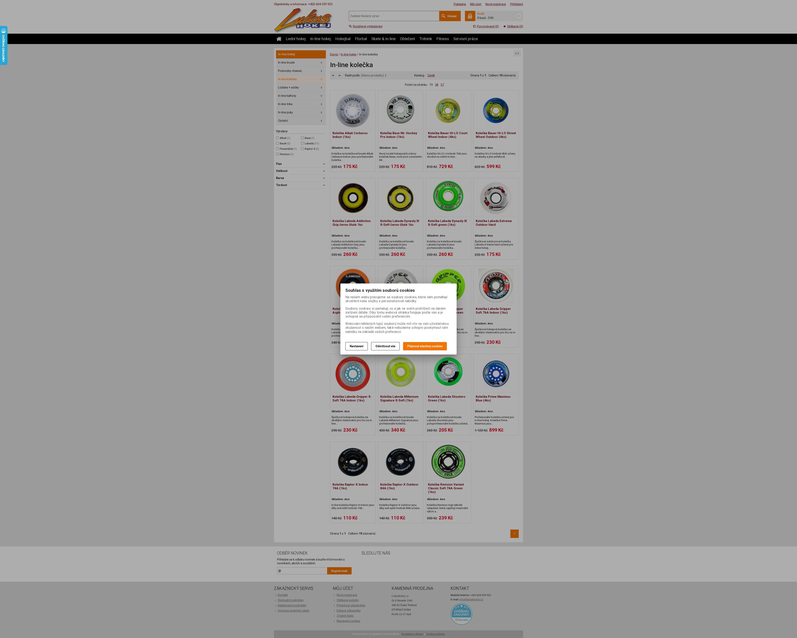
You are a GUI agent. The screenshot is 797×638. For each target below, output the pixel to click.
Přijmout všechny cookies (425, 346)
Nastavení (356, 346)
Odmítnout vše (385, 346)
